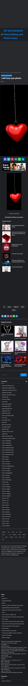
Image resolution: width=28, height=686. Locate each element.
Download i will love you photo (14, 217)
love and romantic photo (15, 72)
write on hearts (5, 484)
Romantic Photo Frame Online (9, 630)
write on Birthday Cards (7, 452)
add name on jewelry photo (8, 388)
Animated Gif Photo (6, 600)
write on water (5, 521)
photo (7, 72)
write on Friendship (6, 479)
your (3, 539)
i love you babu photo (17, 267)
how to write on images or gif (9, 614)
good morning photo (7, 404)
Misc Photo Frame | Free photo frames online (13, 616)
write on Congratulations (8, 466)
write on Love (5, 498)
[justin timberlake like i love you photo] (21, 359)
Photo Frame (5, 619)
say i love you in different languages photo (6, 366)
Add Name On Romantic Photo (9, 390)
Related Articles (6, 221)
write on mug (5, 502)
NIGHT (24, 534)
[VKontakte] (11, 316)
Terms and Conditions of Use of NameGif (12, 633)
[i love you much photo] (6, 256)
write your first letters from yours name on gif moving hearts (18, 233)
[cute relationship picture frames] (6, 227)
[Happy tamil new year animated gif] (6, 248)
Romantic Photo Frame (7, 431)
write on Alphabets (6, 440)
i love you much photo (17, 253)
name (19, 534)
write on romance (6, 516)
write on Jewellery (6, 493)
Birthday (4, 532)
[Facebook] (2, 316)
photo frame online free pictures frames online (13, 623)
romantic (11, 537)
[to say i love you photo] (21, 331)
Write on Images (6, 637)
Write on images (6, 491)
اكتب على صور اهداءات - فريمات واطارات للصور (11, 660)
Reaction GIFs (5, 429)
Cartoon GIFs (5, 397)
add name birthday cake (8, 385)
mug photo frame (6, 427)
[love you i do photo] (7, 346)
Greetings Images (5, 646)
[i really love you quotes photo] (7, 329)
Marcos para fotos (5, 663)
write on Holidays (6, 486)
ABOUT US (4, 598)
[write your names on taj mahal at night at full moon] (6, 262)
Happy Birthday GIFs (7, 408)
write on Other (5, 505)
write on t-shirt (5, 518)
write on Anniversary (7, 445)
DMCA (3, 603)
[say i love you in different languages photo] (7, 359)
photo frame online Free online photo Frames (13, 621)
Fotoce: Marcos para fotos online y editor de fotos (13, 664)
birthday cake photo (7, 392)
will (23, 307)
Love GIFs (4, 417)
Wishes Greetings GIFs (7, 436)
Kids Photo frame (6, 413)
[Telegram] (17, 316)
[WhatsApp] (14, 316)
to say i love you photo (20, 338)
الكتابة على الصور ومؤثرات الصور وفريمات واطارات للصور (13, 667)
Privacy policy (5, 628)
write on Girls (5, 482)
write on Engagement (7, 473)
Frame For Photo (6, 399)
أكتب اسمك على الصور (6, 670)
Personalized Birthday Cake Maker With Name (11, 672)
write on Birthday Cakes (8, 447)
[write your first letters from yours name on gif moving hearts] (6, 237)
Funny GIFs (5, 401)
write (20, 537)
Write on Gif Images (6, 635)
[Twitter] (5, 316)
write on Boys (5, 456)
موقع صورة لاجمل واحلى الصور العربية (9, 642)
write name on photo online (8, 438)
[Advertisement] (14, 14)
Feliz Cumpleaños (5, 669)
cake (9, 532)
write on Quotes (6, 509)
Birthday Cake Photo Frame (8, 394)
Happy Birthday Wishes (6, 656)
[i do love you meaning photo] (21, 346)
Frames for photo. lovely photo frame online (12, 605)
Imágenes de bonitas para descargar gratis (11, 641)
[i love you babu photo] (6, 269)
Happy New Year (6, 410)
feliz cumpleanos (5, 666)
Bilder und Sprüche (5, 661)
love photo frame (6, 420)
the (16, 537)
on (2, 537)
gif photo (3, 658)
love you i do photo (6, 353)
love (10, 307)
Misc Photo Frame (6, 424)
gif (16, 532)
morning (14, 534)
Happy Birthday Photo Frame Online (10, 607)
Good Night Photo (6, 406)
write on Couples (6, 468)
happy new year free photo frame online (11, 610)
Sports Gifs (4, 433)
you (14, 310)
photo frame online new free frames (10, 626)
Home (3, 72)
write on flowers (6, 475)
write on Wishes (6, 525)
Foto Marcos (4, 644)
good (20, 532)
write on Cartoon (6, 461)
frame (13, 532)
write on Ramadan (6, 514)
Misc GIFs (4, 422)
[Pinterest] (8, 316)
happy (3, 534)
